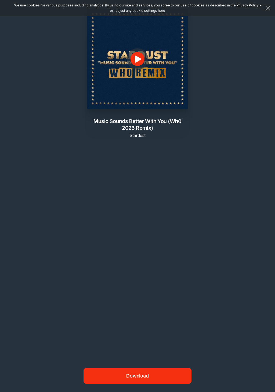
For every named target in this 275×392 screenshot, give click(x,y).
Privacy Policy (248, 5)
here (161, 11)
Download (137, 376)
